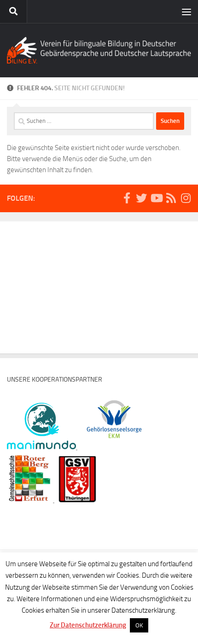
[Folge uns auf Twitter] (141, 197)
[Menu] (186, 11)
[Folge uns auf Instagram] (185, 197)
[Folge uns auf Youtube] (156, 197)
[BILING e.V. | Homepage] (99, 50)
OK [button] (139, 625)
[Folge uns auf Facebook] (126, 197)
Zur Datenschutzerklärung (88, 625)
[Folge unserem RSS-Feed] (170, 197)
